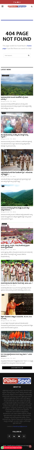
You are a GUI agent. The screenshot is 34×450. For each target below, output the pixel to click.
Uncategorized (5, 75)
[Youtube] (19, 436)
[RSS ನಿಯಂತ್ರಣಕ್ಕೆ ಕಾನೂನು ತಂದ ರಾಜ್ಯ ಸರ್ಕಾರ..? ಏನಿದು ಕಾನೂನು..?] (17, 342)
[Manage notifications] (30, 446)
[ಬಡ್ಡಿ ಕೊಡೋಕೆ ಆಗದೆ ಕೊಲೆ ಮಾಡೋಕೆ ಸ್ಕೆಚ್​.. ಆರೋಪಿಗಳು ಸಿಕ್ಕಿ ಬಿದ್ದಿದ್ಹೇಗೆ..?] (17, 160)
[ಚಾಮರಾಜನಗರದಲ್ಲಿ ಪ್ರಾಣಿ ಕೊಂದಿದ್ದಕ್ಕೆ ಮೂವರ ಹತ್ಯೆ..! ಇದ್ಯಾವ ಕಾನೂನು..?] (17, 195)
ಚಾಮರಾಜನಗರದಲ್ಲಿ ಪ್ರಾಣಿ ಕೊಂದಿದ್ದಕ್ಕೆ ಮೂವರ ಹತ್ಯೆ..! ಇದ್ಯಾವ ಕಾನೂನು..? (15, 209)
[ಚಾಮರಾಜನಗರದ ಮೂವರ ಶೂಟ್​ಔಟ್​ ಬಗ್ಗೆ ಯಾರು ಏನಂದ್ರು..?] (17, 85)
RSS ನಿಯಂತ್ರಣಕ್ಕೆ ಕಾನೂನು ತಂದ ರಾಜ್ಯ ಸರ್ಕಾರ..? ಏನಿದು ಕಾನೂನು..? (16, 355)
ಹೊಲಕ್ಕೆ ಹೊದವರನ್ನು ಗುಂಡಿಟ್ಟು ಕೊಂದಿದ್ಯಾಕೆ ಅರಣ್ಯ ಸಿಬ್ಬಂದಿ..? (14, 136)
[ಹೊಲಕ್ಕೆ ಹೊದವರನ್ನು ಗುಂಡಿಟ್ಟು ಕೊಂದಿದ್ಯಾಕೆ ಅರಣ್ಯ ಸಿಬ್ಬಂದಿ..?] (17, 122)
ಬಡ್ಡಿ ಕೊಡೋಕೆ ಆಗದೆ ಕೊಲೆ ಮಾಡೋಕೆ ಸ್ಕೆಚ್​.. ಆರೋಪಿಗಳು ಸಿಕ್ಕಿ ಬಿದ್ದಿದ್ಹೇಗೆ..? (17, 173)
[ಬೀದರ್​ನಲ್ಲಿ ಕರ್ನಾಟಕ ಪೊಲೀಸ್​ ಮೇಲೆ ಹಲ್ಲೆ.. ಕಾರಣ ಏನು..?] (17, 270)
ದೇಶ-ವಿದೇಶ (4, 224)
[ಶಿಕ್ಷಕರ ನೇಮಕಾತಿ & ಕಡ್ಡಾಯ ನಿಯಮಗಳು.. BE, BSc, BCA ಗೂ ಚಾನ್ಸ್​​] (17, 304)
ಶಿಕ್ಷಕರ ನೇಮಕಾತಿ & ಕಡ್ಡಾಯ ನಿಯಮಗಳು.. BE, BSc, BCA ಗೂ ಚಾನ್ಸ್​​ (16, 317)
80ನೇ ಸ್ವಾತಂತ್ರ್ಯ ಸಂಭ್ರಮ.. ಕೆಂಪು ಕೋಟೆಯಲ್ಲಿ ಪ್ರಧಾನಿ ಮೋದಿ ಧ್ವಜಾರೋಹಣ (15, 246)
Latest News (6, 69)
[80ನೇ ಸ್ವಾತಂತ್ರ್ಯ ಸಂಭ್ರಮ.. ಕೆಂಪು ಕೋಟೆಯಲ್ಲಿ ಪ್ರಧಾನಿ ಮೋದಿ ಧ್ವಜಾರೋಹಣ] (17, 233)
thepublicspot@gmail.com (20, 426)
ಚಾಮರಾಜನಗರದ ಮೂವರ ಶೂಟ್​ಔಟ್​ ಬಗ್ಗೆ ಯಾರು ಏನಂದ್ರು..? (14, 98)
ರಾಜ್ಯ (3, 186)
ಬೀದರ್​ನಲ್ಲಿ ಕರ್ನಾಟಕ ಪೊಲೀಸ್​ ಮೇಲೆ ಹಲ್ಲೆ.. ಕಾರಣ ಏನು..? (17, 283)
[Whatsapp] (24, 436)
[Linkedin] (14, 436)
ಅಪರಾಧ (3, 113)
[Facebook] (9, 436)
